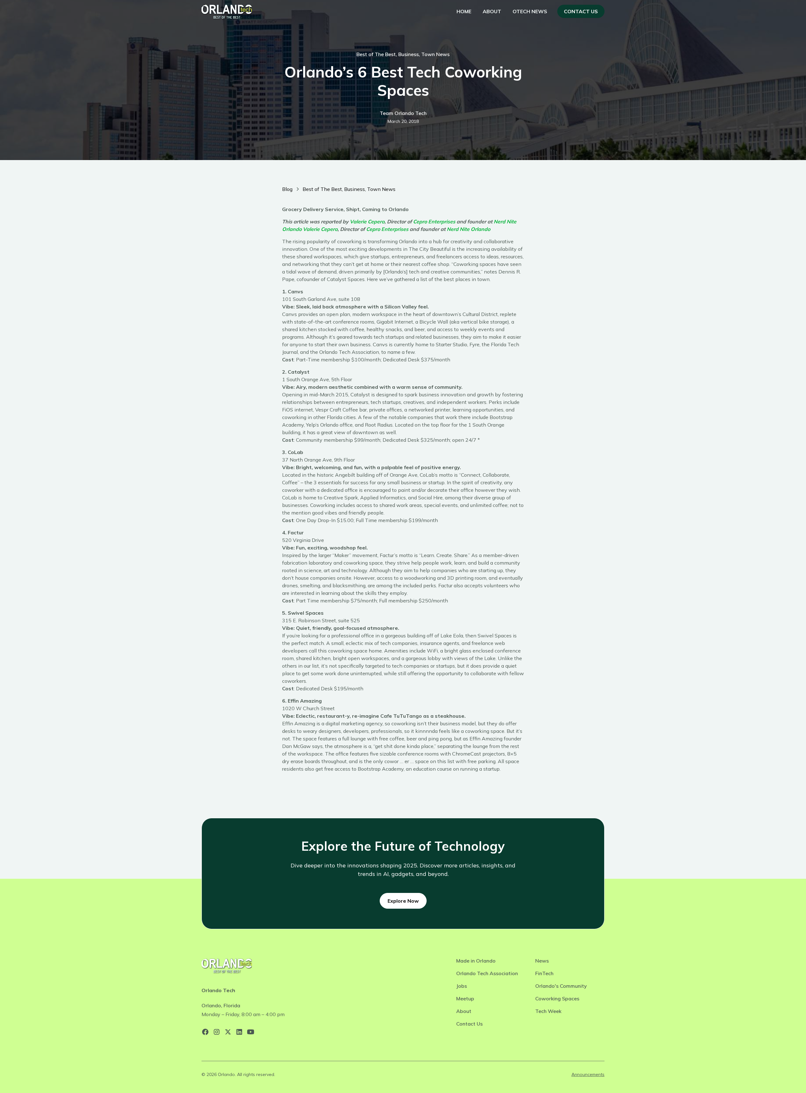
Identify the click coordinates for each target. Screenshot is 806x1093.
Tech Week (548, 1011)
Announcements (587, 1074)
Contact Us (581, 11)
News (542, 961)
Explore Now (403, 901)
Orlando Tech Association (487, 973)
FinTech (544, 973)
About (492, 11)
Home (464, 11)
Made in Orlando (476, 961)
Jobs (461, 986)
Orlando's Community (561, 986)
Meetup (465, 998)
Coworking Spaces (557, 998)
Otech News (530, 11)
